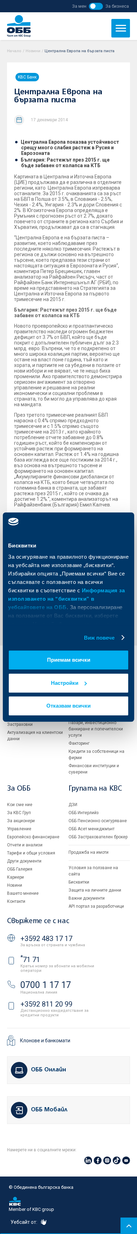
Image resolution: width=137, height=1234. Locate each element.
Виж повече (99, 638)
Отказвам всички (68, 706)
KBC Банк (27, 77)
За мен (79, 6)
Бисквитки (78, 882)
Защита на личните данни (94, 890)
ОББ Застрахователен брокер (98, 836)
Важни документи (86, 898)
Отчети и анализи (25, 845)
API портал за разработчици (96, 906)
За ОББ (19, 788)
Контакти (16, 901)
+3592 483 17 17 (46, 938)
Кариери (15, 877)
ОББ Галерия (19, 869)
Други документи (24, 861)
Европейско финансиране (33, 836)
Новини (33, 51)
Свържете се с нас (38, 921)
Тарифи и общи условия (31, 853)
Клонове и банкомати (45, 1040)
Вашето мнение (23, 893)
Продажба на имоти (88, 852)
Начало (14, 51)
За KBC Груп (19, 812)
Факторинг (79, 743)
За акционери (21, 820)
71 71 (30, 959)
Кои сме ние (19, 804)
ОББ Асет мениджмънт (91, 828)
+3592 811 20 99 (46, 1004)
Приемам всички (68, 660)
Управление (19, 828)
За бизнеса (117, 6)
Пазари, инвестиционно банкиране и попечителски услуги (95, 729)
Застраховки (20, 724)
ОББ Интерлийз (83, 812)
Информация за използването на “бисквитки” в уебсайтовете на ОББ (66, 598)
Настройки (64, 683)
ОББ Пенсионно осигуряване (97, 820)
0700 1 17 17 (45, 985)
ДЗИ (72, 804)
